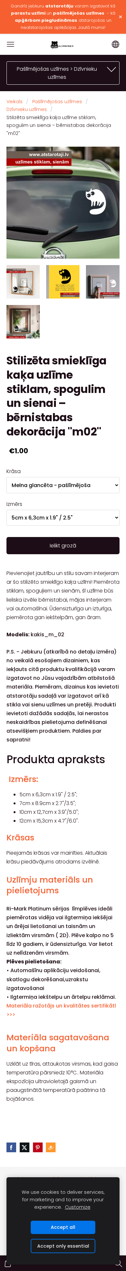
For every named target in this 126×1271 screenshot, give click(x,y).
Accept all (63, 1227)
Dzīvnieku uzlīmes (26, 109)
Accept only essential (63, 1246)
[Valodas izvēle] (115, 44)
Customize (77, 1207)
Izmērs (14, 504)
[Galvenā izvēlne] (10, 44)
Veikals (14, 101)
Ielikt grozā (63, 545)
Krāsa (13, 471)
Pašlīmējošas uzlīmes (57, 101)
